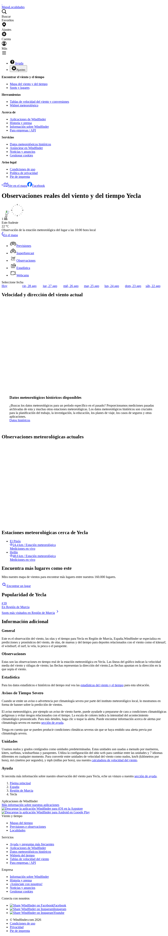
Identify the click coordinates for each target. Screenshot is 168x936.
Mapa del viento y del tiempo (29, 84)
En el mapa (10, 235)
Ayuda (19, 63)
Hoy (4, 286)
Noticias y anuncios (22, 151)
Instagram (59, 909)
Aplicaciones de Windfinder (28, 119)
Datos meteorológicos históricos (30, 144)
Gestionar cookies (21, 155)
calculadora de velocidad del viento (114, 760)
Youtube (58, 912)
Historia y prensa (21, 123)
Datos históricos (19, 420)
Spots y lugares (20, 87)
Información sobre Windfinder (29, 126)
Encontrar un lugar (19, 586)
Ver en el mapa (17, 185)
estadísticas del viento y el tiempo (102, 685)
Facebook (38, 185)
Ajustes (20, 69)
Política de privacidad (24, 173)
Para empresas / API (23, 130)
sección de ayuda (52, 722)
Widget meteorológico (24, 105)
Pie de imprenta (20, 176)
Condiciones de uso (22, 169)
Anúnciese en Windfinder (26, 148)
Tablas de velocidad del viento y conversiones (39, 101)
